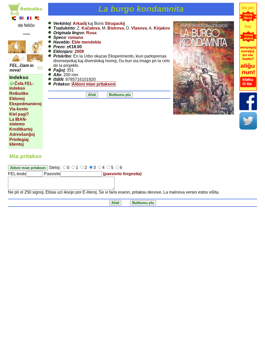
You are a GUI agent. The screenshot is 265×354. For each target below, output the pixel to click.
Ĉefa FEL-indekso (21, 85)
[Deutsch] (37, 19)
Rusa (91, 33)
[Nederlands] (13, 19)
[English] (21, 19)
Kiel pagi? (19, 114)
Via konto (18, 109)
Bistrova (115, 28)
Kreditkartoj (20, 129)
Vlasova (139, 28)
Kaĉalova (91, 28)
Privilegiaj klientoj (18, 141)
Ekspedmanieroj (25, 104)
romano (75, 37)
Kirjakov (162, 28)
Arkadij (80, 23)
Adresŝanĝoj (22, 134)
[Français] (29, 19)
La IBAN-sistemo (18, 121)
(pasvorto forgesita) (122, 174)
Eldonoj (17, 98)
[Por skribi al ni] (40, 68)
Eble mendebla (86, 42)
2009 (79, 51)
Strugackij (115, 23)
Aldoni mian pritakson (93, 84)
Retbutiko (18, 93)
